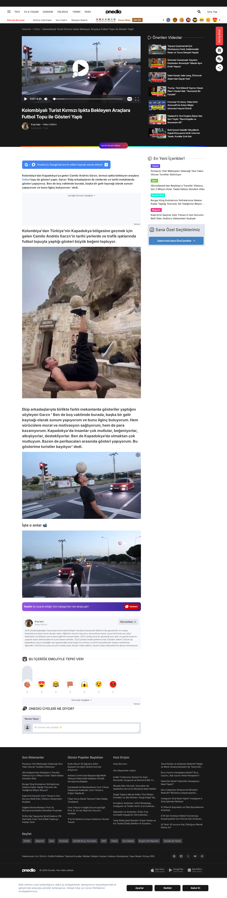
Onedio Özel (158, 195)
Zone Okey (124, 20)
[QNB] (168, 20)
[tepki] (27, 684)
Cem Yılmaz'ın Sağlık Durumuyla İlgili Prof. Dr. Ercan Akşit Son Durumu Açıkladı (86, 810)
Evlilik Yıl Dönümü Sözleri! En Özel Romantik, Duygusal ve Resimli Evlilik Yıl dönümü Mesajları (133, 780)
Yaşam (155, 166)
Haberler (26, 29)
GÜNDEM (48, 11)
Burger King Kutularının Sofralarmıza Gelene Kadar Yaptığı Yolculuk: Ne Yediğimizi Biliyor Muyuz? (176, 202)
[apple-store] (158, 870)
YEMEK (76, 11)
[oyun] (201, 20)
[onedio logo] (113, 12)
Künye (146, 856)
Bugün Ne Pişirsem (149, 841)
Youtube (63, 841)
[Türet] (175, 20)
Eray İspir (44, 124)
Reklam (86, 856)
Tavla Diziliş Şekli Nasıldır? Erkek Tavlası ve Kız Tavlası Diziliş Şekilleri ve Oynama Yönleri (134, 823)
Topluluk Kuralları (73, 856)
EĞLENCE (62, 11)
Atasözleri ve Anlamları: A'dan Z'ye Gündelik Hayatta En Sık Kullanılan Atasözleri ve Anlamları (130, 814)
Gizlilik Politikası (56, 856)
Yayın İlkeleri (135, 856)
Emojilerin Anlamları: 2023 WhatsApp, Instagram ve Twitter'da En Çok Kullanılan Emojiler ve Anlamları (134, 806)
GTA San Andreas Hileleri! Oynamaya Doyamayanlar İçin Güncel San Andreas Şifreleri (181, 818)
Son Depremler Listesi (124, 770)
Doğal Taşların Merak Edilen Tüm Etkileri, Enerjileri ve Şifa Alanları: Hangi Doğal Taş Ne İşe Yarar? (134, 797)
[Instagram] (174, 856)
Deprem (40, 841)
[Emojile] (195, 20)
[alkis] (208, 20)
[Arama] (199, 12)
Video (37, 29)
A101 (104, 841)
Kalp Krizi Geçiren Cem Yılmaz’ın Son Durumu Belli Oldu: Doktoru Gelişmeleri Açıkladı (177, 216)
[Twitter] (188, 856)
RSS (152, 856)
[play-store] (177, 870)
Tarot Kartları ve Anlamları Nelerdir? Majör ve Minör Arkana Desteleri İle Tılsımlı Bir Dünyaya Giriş (182, 766)
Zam (51, 841)
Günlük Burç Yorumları (84, 841)
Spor (154, 180)
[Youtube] (195, 856)
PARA (88, 11)
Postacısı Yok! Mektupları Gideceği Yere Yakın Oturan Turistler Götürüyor (177, 173)
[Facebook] (181, 856)
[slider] (87, 99)
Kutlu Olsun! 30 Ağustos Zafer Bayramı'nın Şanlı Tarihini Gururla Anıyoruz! (84, 766)
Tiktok (114, 841)
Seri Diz (137, 20)
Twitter (26, 841)
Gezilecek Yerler (172, 841)
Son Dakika (128, 841)
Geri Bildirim (41, 856)
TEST (17, 11)
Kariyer (103, 856)
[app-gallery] (195, 870)
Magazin (156, 210)
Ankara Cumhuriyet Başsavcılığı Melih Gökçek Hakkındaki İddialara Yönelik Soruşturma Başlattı (87, 778)
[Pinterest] (202, 856)
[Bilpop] (188, 20)
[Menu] (9, 11)
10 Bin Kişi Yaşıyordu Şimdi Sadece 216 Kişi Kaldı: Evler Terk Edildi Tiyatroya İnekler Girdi (41, 819)
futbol (26, 179)
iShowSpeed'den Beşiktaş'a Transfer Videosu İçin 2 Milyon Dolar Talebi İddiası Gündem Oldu (178, 187)
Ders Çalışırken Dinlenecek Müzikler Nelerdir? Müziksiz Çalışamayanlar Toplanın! (179, 792)
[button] (129, 99)
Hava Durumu (120, 763)
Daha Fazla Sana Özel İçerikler (174, 240)
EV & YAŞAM (31, 11)
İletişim (95, 856)
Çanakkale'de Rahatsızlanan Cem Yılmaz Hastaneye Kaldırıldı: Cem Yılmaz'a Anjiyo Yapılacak (88, 790)
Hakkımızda (28, 856)
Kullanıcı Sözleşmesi (118, 856)
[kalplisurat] (215, 20)
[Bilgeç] (181, 20)
